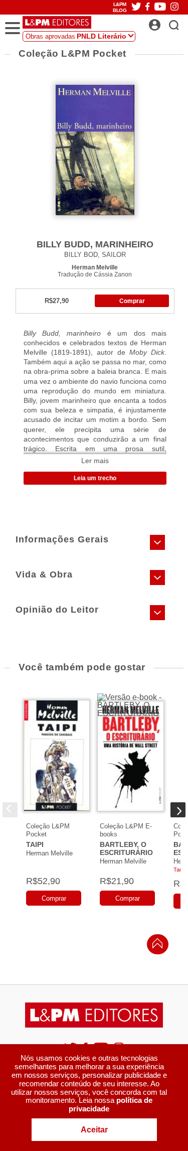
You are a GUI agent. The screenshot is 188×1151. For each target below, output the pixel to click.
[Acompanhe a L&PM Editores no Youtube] (160, 7)
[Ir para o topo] (154, 946)
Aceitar (94, 1129)
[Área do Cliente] (165, 22)
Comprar (132, 301)
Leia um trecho (95, 478)
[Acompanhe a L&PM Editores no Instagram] (174, 7)
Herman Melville (95, 267)
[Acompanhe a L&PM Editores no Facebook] (147, 7)
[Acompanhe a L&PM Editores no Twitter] (136, 7)
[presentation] (10, 810)
